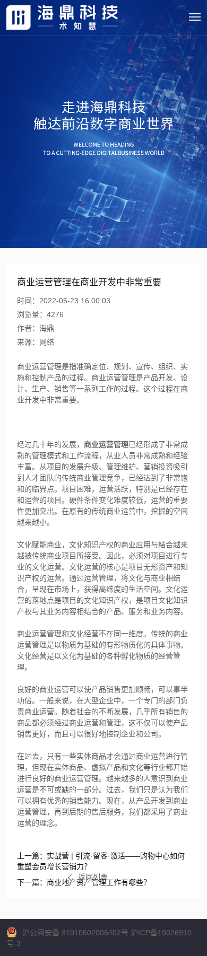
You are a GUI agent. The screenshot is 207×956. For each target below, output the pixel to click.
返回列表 (93, 877)
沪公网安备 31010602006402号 (75, 932)
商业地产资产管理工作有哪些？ (84, 882)
